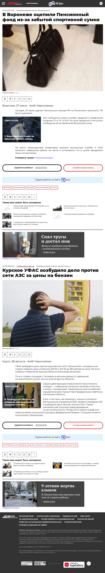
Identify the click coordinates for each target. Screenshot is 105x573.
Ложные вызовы (44, 158)
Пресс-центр (85, 516)
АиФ (17, 93)
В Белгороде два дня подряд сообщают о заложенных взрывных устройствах (30, 215)
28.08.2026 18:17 (8, 266)
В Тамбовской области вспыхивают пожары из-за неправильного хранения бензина (81, 464)
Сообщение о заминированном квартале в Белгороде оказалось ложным (30, 223)
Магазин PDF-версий (85, 519)
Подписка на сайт (70, 516)
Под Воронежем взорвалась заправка (79, 214)
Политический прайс (72, 522)
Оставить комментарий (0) (83, 168)
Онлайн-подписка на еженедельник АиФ (57, 519)
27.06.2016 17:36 (8, 10)
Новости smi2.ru (10, 258)
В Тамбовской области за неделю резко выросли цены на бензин (29, 464)
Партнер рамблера (54, 563)
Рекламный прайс (26, 516)
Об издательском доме (28, 519)
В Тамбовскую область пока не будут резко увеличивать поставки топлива (30, 473)
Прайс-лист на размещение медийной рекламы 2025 (40, 522)
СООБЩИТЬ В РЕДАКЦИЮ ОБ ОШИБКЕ (33, 525)
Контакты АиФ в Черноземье (48, 516)
